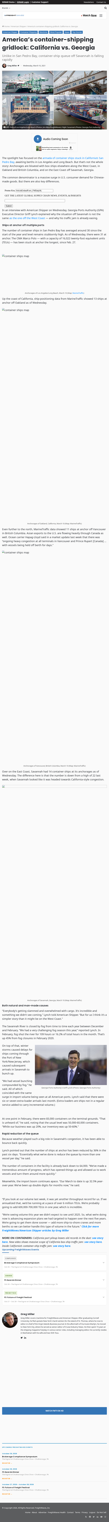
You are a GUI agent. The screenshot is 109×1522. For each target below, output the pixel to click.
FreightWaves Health (57, 1512)
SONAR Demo (8, 2)
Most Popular (56, 32)
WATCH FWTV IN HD (55, 1411)
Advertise (42, 1512)
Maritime (43, 32)
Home (7, 26)
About (34, 1512)
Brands (5, 8)
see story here (93, 1242)
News (67, 32)
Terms (77, 1512)
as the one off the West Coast (27, 218)
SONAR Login (23, 2)
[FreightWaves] (14, 15)
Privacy (85, 1512)
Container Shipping (28, 32)
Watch (89, 15)
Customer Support (40, 2)
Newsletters (89, 2)
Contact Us (101, 2)
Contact (70, 1512)
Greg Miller (12, 65)
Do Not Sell (101, 1512)
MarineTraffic (78, 293)
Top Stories (77, 32)
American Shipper (18, 26)
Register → (7, 1463)
